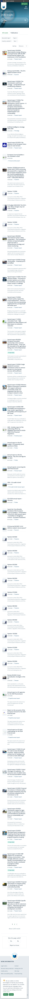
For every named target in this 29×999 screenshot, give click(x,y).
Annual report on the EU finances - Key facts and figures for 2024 (16, 456)
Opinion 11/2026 (12, 191)
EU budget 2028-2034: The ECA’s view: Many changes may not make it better (16, 206)
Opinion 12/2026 (12, 222)
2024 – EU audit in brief (14, 482)
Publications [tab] (14, 33)
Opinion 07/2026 (12, 592)
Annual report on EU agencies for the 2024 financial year (16, 693)
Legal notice (4, 966)
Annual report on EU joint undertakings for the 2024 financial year (15, 731)
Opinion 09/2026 (12, 620)
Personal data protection (7, 968)
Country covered (6, 41)
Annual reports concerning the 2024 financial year (16, 468)
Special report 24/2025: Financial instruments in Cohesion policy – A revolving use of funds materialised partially (16, 884)
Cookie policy (4, 971)
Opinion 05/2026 (12, 564)
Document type (6, 38)
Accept (11, 994)
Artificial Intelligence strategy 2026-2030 (16, 128)
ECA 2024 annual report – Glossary (14, 499)
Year (15, 41)
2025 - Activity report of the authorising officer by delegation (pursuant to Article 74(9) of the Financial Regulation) (16, 430)
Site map (17, 971)
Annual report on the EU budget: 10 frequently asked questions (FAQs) (15, 444)
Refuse (6, 994)
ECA (2, 11)
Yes (11, 941)
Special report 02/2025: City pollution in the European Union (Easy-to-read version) (16, 144)
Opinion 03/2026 (12, 661)
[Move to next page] (17, 924)
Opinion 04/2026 (12, 551)
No (18, 941)
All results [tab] (5, 33)
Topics (14, 38)
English (25, 4)
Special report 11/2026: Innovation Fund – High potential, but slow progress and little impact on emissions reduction (16, 322)
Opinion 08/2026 (12, 606)
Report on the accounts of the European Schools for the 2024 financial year (16, 711)
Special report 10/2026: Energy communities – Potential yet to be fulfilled (16, 261)
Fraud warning (18, 973)
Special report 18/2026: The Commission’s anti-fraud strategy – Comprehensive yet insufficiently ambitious (16, 84)
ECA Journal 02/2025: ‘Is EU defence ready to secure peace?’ (16, 527)
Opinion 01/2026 (12, 647)
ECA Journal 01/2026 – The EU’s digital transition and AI (16, 71)
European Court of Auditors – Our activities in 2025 (16, 155)
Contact (16, 966)
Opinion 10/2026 (12, 634)
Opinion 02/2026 (12, 537)
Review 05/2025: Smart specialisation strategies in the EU (16, 676)
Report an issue (14, 945)
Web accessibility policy (7, 973)
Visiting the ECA (19, 968)
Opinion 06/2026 (12, 578)
